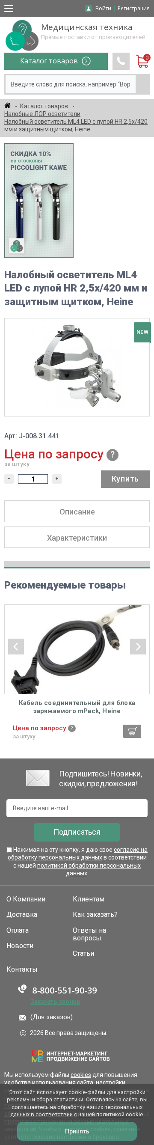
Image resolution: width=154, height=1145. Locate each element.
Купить (125, 478)
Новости (19, 946)
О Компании (25, 899)
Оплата (17, 930)
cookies (81, 1074)
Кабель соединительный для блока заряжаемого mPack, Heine (77, 707)
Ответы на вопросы (89, 934)
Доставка (21, 915)
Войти (103, 8)
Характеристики (77, 537)
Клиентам (88, 899)
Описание (77, 511)
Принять (77, 1131)
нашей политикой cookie (110, 1114)
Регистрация (134, 8)
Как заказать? (95, 915)
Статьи (83, 954)
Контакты (22, 969)
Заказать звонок (55, 1001)
